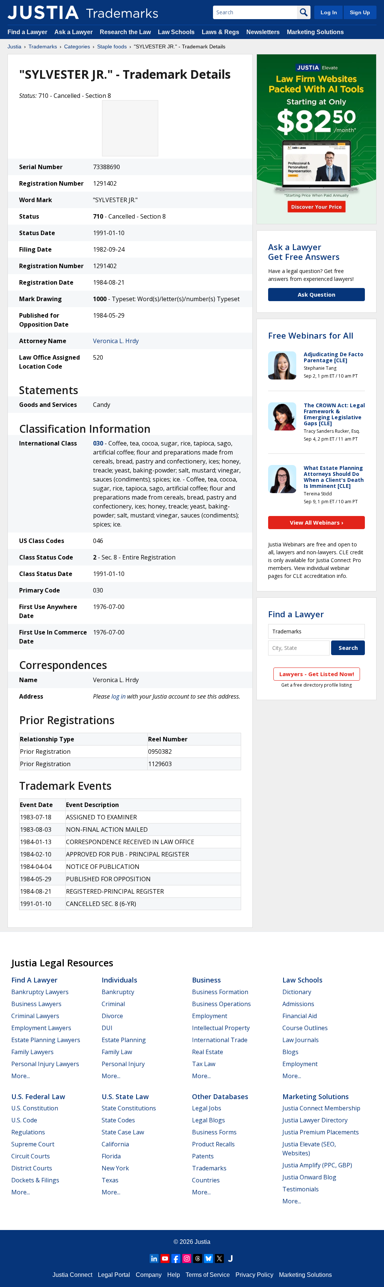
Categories (77, 47)
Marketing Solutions (315, 32)
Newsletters (263, 32)
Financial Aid (299, 1016)
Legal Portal (114, 1275)
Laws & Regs (220, 32)
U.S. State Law (125, 1096)
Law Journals (300, 1040)
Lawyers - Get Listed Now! (316, 674)
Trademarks (42, 47)
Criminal (113, 1004)
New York (115, 1168)
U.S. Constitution (34, 1108)
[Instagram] (186, 1258)
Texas (110, 1180)
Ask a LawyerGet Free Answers (304, 251)
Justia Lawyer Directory (315, 1120)
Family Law (117, 1052)
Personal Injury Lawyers (45, 1064)
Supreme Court (32, 1144)
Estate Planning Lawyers (45, 1040)
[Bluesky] (208, 1258)
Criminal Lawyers (35, 1016)
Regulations (28, 1132)
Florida (111, 1156)
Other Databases (220, 1096)
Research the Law (125, 32)
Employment (209, 1016)
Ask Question (316, 294)
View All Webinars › (317, 522)
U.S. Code (24, 1120)
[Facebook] (175, 1258)
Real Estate (207, 1052)
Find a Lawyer (27, 32)
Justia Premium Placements (320, 1132)
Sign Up (360, 12)
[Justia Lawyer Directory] (230, 1258)
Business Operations (221, 1004)
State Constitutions (129, 1108)
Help (173, 1275)
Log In (329, 12)
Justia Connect (72, 1275)
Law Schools (176, 32)
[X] (219, 1258)
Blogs (290, 1052)
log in (118, 696)
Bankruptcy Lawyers (40, 992)
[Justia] (43, 12)
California (115, 1144)
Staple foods (112, 47)
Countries (206, 1180)
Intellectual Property (221, 1028)
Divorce (112, 1016)
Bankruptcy (118, 992)
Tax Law (203, 1064)
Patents (203, 1156)
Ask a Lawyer (73, 32)
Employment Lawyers (41, 1028)
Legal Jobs (206, 1108)
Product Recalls (213, 1144)
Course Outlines (305, 1028)
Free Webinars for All (310, 335)
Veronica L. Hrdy (116, 341)
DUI (107, 1028)
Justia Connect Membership (321, 1108)
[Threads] (197, 1258)
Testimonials (300, 1189)
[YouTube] (165, 1258)
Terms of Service (208, 1275)
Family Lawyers (32, 1052)
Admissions (298, 1004)
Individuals (119, 979)
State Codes (118, 1120)
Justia (14, 47)
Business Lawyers (36, 1004)
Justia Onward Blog (309, 1177)
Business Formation (220, 992)
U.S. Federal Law (38, 1096)
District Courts (31, 1168)
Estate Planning (124, 1040)
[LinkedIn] (154, 1258)
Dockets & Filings (35, 1180)
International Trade (220, 1040)
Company (149, 1275)
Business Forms (214, 1132)
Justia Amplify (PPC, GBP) (317, 1165)
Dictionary (296, 992)
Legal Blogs (208, 1120)
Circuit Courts (30, 1156)
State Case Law (123, 1132)
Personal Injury (123, 1064)
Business (206, 979)
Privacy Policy (254, 1275)
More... (20, 1076)
